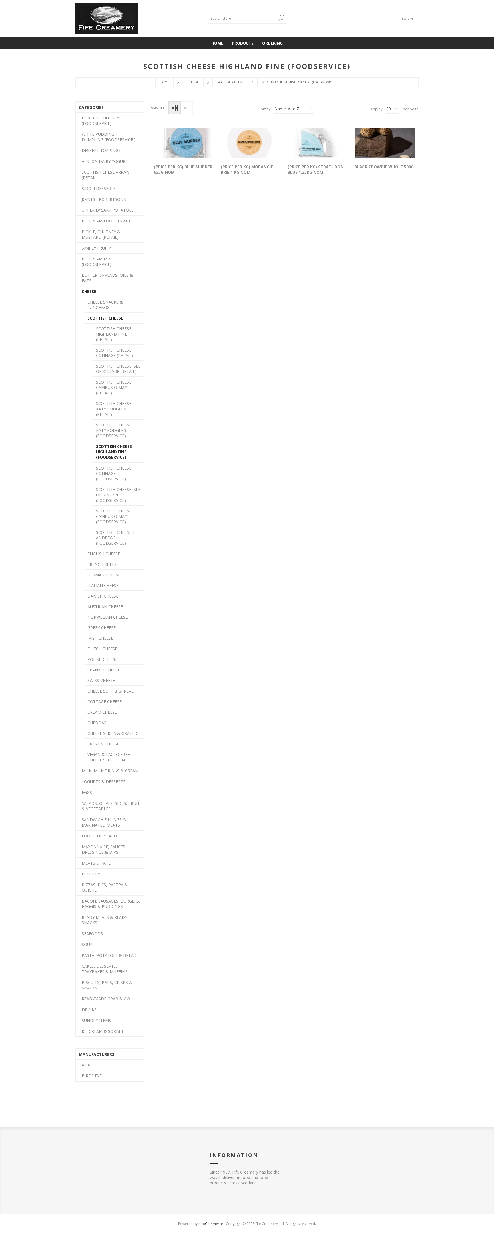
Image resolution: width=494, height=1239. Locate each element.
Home (164, 82)
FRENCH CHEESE (103, 564)
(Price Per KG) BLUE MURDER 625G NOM (183, 169)
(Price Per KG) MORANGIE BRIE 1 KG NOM (247, 169)
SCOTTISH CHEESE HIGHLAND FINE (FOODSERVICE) (114, 452)
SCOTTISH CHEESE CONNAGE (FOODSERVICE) (113, 473)
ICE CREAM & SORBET (103, 1031)
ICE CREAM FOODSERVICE (106, 221)
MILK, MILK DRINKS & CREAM (110, 770)
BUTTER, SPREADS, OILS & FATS (107, 277)
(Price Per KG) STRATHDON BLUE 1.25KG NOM (316, 169)
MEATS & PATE (96, 863)
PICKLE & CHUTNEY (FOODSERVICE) (100, 120)
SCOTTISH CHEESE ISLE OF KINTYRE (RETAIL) (118, 368)
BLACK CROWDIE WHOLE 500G (384, 166)
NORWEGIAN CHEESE (107, 617)
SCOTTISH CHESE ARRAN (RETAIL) (105, 174)
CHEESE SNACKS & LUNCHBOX (105, 304)
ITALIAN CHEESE (103, 585)
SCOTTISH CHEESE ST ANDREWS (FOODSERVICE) (116, 538)
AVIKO (87, 1065)
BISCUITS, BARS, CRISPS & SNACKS (107, 985)
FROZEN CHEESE (103, 744)
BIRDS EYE (92, 1075)
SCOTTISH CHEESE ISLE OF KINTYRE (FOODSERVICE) (118, 495)
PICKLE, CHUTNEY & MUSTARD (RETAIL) (101, 234)
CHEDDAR (97, 722)
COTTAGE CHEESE (104, 701)
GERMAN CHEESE (103, 575)
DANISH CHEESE (102, 596)
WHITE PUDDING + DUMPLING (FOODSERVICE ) (109, 136)
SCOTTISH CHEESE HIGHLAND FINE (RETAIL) (113, 334)
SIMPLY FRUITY (96, 248)
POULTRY (91, 874)
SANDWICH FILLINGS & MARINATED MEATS (104, 822)
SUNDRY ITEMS (96, 1020)
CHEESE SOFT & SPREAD (110, 691)
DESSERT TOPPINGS (101, 150)
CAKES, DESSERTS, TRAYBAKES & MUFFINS (105, 968)
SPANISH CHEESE (103, 670)
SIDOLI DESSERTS (99, 188)
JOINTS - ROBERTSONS (104, 199)
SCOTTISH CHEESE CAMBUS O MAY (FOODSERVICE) (113, 516)
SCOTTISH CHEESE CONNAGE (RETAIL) (114, 352)
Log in (407, 19)
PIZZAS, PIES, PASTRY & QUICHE (105, 887)
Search (281, 18)
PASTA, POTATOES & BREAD (109, 955)
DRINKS (89, 1009)
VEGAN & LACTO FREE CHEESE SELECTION (108, 757)
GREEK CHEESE (101, 627)
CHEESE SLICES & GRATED (112, 733)
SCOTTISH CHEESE (105, 318)
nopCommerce (210, 1223)
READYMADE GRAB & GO (106, 998)
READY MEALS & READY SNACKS (104, 920)
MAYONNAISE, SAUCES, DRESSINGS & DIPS (104, 849)
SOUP (87, 944)
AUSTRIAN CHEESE (105, 606)
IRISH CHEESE (100, 638)
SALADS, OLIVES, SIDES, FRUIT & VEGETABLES (111, 806)
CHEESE (89, 291)
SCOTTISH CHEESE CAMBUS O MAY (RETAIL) (113, 387)
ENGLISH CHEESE (103, 553)
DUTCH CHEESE (102, 648)
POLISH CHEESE (102, 659)
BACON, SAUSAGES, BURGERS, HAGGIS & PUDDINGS (111, 903)
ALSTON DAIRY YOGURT (105, 161)
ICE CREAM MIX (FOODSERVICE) (96, 261)
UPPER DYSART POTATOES (108, 210)
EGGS (87, 792)
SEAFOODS (92, 933)
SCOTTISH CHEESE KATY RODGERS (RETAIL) (113, 409)
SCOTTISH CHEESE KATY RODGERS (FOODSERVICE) (113, 430)
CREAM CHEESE (102, 712)
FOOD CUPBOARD (99, 836)
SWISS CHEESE (101, 680)
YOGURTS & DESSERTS (104, 781)
